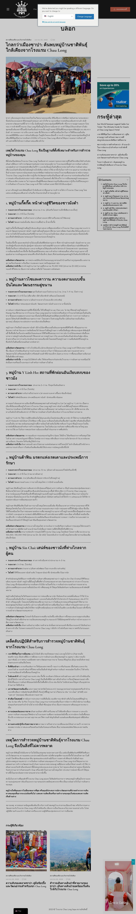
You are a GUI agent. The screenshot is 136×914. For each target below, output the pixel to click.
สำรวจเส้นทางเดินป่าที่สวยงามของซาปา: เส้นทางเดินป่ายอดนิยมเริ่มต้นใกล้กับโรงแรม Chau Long (70, 886)
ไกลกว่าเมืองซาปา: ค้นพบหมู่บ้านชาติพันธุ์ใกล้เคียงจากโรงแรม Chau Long (112, 165)
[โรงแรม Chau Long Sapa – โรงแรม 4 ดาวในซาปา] (22, 9)
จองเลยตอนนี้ (121, 9)
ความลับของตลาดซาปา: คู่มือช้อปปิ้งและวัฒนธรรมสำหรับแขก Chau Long (26, 885)
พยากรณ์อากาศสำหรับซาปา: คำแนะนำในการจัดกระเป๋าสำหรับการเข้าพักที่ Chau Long (113, 147)
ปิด (133, 862)
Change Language (84, 16)
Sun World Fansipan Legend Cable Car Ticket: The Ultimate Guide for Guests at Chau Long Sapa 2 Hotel (113, 127)
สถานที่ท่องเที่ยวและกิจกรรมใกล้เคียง (18, 40)
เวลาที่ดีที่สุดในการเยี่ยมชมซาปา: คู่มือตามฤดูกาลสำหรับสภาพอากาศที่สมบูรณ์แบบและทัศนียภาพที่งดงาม (113, 137)
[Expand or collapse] (127, 180)
